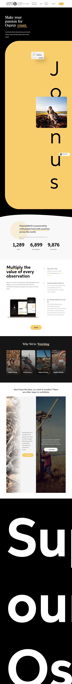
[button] (36, 327)
